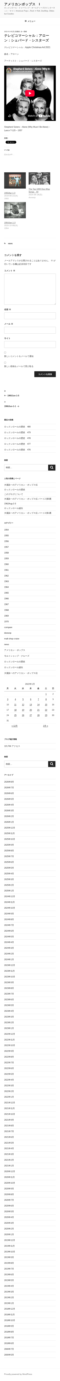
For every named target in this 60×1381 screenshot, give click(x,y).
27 (31, 715)
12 (23, 704)
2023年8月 (9, 988)
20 (31, 710)
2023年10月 (9, 976)
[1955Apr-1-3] (15, 180)
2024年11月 (9, 902)
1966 (6, 598)
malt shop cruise (11, 638)
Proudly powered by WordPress (18, 1374)
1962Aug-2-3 (10, 503)
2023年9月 (9, 982)
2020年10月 (9, 1183)
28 (38, 715)
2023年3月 (9, 1017)
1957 (6, 547)
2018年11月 (9, 1314)
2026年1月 (9, 822)
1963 (6, 581)
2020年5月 (9, 1211)
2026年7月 (9, 787)
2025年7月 (9, 856)
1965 (6, 593)
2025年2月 (9, 885)
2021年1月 (9, 1165)
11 (15, 704)
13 (31, 704)
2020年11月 (9, 1177)
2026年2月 (9, 816)
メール (8, 324)
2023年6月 (9, 999)
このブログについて (13, 494)
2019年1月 (9, 1303)
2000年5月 (9, 1355)
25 (15, 715)
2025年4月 (9, 873)
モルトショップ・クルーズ (16, 656)
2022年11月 (9, 1039)
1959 (6, 558)
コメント (9, 270)
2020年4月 (9, 1217)
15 (46, 704)
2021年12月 (9, 1102)
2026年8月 (9, 782)
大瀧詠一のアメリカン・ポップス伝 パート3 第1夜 (27, 513)
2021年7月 (9, 1131)
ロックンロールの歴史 (14, 489)
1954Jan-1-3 (9, 222)
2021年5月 (9, 1143)
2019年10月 (9, 1251)
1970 (6, 621)
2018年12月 (9, 1309)
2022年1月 (9, 1097)
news (10, 243)
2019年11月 (9, 1246)
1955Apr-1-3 (9, 193)
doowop (7, 633)
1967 (6, 604)
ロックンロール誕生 (13, 508)
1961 (6, 570)
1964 (6, 587)
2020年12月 (9, 1171)
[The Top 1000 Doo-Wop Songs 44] (39, 178)
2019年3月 (9, 1292)
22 (46, 710)
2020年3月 (9, 1223)
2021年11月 (9, 1108)
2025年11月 (9, 833)
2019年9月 (9, 1257)
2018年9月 (9, 1326)
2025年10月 (9, 839)
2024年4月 (9, 942)
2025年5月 (9, 868)
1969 (6, 616)
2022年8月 (9, 1057)
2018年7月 (9, 1337)
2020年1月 (9, 1234)
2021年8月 (9, 1125)
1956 (6, 541)
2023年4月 (9, 1011)
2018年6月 (9, 1343)
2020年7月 (9, 1200)
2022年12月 (9, 1034)
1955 (6, 535)
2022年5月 (9, 1074)
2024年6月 (9, 931)
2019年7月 (9, 1269)
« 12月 (15, 726)
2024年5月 (9, 936)
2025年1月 (9, 890)
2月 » (45, 726)
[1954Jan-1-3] (15, 210)
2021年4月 (9, 1148)
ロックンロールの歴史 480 (17, 426)
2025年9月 (9, 845)
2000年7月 (9, 1349)
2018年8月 (9, 1332)
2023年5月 (9, 1005)
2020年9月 (9, 1188)
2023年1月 (9, 1028)
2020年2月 (9, 1228)
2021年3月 (9, 1154)
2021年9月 (9, 1120)
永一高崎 (24, 31)
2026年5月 (9, 799)
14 (38, 704)
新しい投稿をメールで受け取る (18, 366)
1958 (6, 553)
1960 (6, 564)
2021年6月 (9, 1137)
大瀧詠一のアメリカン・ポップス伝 (21, 485)
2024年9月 (9, 913)
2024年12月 (9, 896)
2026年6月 (9, 793)
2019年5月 (9, 1280)
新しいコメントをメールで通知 (18, 356)
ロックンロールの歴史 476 (17, 449)
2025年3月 (9, 879)
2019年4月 (9, 1286)
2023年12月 (9, 965)
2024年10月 (9, 908)
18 (15, 710)
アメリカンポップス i (22, 4)
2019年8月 (9, 1263)
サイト (7, 338)
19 (23, 710)
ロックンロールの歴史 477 (17, 444)
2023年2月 (9, 1022)
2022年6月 (9, 1068)
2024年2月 (9, 953)
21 (38, 710)
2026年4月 (9, 805)
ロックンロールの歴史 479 (17, 432)
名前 (7, 309)
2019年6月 (9, 1274)
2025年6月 (9, 862)
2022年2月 (9, 1091)
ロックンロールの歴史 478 (17, 438)
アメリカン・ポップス (14, 650)
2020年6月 (9, 1205)
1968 (6, 610)
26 (23, 715)
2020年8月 (9, 1194)
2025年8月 (9, 850)
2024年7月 (9, 925)
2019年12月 (9, 1240)
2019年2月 (9, 1297)
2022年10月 (9, 1045)
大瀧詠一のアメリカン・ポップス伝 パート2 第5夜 (27, 499)
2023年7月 (9, 994)
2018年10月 (9, 1320)
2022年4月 (9, 1080)
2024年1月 (9, 959)
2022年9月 (9, 1051)
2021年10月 (9, 1114)
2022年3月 (9, 1085)
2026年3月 (9, 810)
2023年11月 (9, 971)
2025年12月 (9, 828)
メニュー (31, 21)
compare (8, 627)
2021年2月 (9, 1160)
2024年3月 (9, 948)
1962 (6, 576)
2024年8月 (9, 919)
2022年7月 (9, 1062)
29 (46, 715)
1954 (6, 530)
